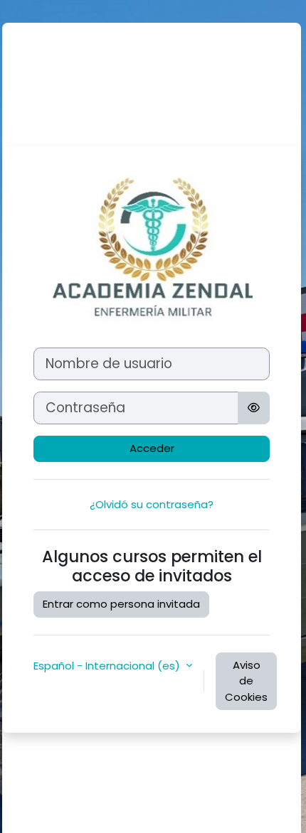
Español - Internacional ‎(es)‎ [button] (108, 665)
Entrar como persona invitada (121, 603)
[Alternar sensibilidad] (254, 408)
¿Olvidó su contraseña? (151, 504)
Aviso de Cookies (246, 680)
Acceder (152, 448)
